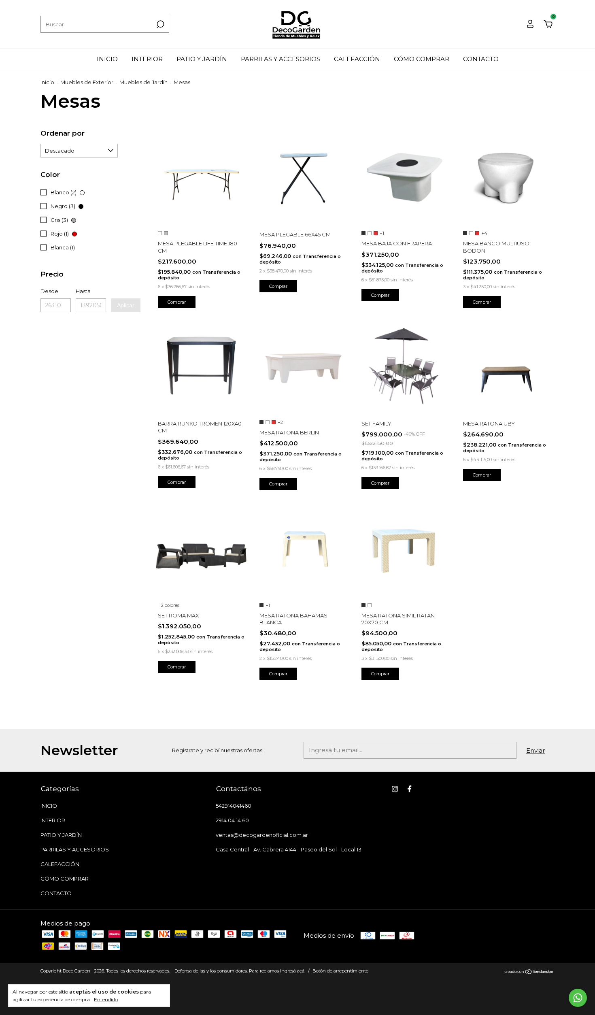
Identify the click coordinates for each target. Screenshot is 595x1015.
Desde (49, 291)
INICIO (107, 59)
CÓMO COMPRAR (421, 59)
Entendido (106, 999)
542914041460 (233, 805)
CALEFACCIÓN (357, 59)
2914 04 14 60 (232, 820)
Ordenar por (62, 133)
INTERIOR (147, 59)
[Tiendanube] (529, 972)
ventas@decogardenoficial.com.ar (262, 835)
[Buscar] (159, 24)
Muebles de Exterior (86, 82)
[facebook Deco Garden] (409, 788)
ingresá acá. (292, 971)
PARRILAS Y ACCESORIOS (280, 59)
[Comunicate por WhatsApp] (578, 998)
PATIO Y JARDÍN (201, 59)
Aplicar (125, 305)
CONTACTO (481, 59)
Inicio (47, 82)
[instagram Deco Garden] (394, 788)
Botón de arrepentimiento (340, 971)
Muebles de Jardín (143, 82)
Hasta (83, 291)
